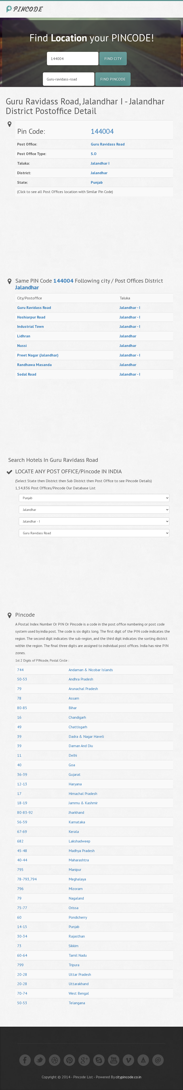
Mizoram (76, 888)
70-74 (22, 993)
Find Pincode (113, 79)
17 (19, 793)
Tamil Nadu (78, 955)
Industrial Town (30, 326)
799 (20, 964)
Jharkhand (76, 812)
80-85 (22, 707)
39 (19, 736)
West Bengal (79, 993)
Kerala (74, 831)
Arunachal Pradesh (83, 688)
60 (19, 917)
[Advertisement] (126, 234)
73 (19, 945)
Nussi (22, 345)
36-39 (22, 774)
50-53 (22, 679)
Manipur (75, 869)
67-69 (22, 831)
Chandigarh (77, 717)
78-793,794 (27, 879)
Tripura (74, 964)
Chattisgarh (78, 726)
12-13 (22, 784)
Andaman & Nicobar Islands (91, 669)
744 (20, 669)
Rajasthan (77, 936)
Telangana (77, 1002)
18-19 (22, 802)
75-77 (22, 907)
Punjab (97, 182)
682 (20, 841)
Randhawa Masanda (34, 364)
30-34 (22, 936)
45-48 (22, 850)
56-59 (22, 822)
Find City (113, 58)
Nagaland (76, 898)
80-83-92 (25, 812)
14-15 (22, 926)
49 (19, 726)
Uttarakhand (79, 983)
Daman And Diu (81, 745)
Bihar (73, 707)
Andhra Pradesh (81, 679)
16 (19, 717)
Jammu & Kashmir (83, 802)
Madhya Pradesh (82, 850)
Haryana (75, 784)
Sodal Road (26, 374)
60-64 (22, 955)
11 (19, 755)
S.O (94, 153)
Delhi (73, 755)
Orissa (73, 907)
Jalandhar (99, 172)
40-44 (22, 860)
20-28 (22, 974)
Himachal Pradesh (83, 793)
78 (19, 698)
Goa (72, 764)
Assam (74, 698)
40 (19, 764)
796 (20, 888)
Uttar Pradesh (80, 974)
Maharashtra (79, 860)
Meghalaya (77, 879)
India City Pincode (25, 9)
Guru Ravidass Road (108, 144)
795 (20, 869)
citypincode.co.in (128, 1076)
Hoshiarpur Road (31, 317)
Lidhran (23, 336)
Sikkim (73, 945)
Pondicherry (78, 917)
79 (19, 688)
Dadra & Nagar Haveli (86, 736)
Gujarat (75, 774)
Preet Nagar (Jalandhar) (37, 355)
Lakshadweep (79, 841)
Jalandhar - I (130, 307)
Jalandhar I (100, 163)
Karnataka (77, 822)
